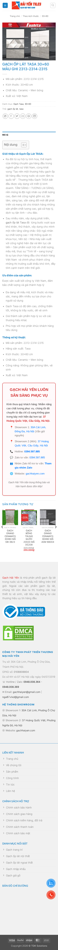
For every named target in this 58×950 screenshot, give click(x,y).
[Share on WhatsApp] (5, 116)
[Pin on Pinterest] (28, 116)
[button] (5, 5)
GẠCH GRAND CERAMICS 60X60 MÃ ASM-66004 (47, 536)
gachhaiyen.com (35, 473)
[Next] (55, 533)
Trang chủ (15, 16)
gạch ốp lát (12, 109)
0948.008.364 (32, 681)
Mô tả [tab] (5, 135)
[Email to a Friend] (23, 116)
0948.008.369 (10, 686)
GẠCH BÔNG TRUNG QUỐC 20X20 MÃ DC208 (29, 537)
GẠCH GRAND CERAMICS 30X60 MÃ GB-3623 (10, 536)
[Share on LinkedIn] (34, 116)
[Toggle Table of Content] (22, 145)
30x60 (45, 16)
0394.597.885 (32, 451)
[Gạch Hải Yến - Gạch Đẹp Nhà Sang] (29, 5)
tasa (21, 109)
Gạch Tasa (18, 104)
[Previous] (2, 533)
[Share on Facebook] (11, 116)
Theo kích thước (31, 16)
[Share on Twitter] (17, 116)
